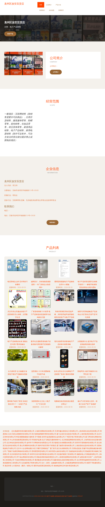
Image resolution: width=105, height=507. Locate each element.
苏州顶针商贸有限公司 (70, 466)
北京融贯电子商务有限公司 (31, 463)
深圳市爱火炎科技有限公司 (58, 451)
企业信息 (51, 10)
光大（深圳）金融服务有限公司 (52, 463)
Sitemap (80, 496)
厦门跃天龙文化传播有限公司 (60, 448)
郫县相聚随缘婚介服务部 (25, 437)
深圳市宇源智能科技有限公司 (85, 443)
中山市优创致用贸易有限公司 (20, 440)
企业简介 (49, 5)
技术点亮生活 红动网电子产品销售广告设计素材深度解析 (64, 374)
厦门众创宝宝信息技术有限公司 (67, 434)
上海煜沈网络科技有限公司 (44, 431)
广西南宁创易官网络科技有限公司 (18, 451)
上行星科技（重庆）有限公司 (22, 466)
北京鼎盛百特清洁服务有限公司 (22, 431)
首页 (40, 5)
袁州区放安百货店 (14, 181)
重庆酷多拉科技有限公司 (44, 460)
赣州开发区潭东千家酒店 (47, 445)
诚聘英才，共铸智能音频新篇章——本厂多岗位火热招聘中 (41, 284)
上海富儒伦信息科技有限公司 (85, 445)
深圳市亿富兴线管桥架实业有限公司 (43, 454)
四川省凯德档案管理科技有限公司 (43, 434)
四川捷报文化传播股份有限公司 (63, 443)
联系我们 (42, 10)
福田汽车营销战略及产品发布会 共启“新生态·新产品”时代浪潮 (87, 314)
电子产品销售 (50, 496)
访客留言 (61, 10)
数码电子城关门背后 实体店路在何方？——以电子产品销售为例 (17, 404)
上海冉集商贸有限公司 (88, 434)
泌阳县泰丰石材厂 (86, 457)
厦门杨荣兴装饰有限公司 (65, 445)
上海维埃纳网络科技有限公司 (68, 457)
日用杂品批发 (77, 448)
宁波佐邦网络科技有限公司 (24, 460)
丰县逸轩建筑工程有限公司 (66, 454)
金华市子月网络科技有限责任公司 (39, 443)
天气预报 (38, 437)
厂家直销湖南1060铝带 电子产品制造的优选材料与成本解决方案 (41, 314)
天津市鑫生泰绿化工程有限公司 (66, 431)
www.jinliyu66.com (40, 496)
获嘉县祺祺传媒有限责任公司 (47, 457)
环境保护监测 (36, 440)
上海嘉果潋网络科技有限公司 (75, 463)
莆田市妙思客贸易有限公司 (43, 466)
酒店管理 (8, 466)
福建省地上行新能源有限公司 (87, 454)
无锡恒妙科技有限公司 (76, 451)
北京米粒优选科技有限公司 (16, 443)
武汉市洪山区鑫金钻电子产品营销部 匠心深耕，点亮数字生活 (17, 314)
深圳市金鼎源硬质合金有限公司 (53, 437)
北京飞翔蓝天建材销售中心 (51, 440)
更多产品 (10, 34)
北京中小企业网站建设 (24, 448)
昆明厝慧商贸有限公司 (39, 451)
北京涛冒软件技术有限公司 (19, 454)
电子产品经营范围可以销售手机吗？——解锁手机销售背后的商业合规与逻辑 (87, 284)
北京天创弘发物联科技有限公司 (19, 434)
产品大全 (58, 5)
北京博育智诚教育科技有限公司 (88, 460)
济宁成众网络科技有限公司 (26, 457)
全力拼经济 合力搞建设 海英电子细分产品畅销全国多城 (17, 374)
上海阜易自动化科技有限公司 (89, 431)
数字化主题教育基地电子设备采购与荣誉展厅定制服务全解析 (41, 344)
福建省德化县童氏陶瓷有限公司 (64, 460)
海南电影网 (58, 466)
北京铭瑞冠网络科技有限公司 (72, 440)
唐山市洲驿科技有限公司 (29, 445)
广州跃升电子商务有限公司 (75, 437)
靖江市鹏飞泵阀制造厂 (41, 448)
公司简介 (56, 72)
